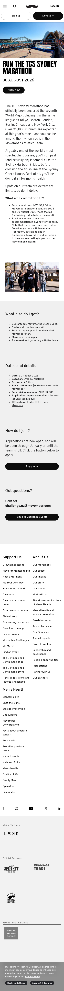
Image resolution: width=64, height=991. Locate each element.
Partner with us (42, 672)
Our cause (39, 571)
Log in (54, 6)
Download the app (13, 628)
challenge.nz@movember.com (28, 506)
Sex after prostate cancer (13, 748)
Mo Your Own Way (13, 582)
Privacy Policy (32, 976)
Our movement (42, 565)
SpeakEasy (9, 786)
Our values (39, 588)
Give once (8, 594)
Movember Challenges (16, 640)
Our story (38, 582)
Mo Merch (8, 646)
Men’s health (10, 768)
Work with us (40, 594)
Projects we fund (42, 644)
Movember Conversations (11, 723)
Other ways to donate (15, 610)
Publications (40, 666)
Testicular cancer (43, 626)
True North (9, 740)
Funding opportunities (46, 660)
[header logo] (32, 6)
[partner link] (17, 842)
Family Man (9, 780)
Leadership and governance (42, 652)
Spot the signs (11, 703)
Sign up (16, 16)
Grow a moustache (13, 565)
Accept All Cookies (42, 983)
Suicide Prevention (14, 709)
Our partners (40, 678)
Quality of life (10, 774)
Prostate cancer (42, 620)
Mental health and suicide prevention (43, 612)
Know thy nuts (11, 756)
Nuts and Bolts (11, 762)
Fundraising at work (14, 588)
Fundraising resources (16, 622)
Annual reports (41, 638)
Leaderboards (11, 634)
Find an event (11, 652)
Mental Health (11, 697)
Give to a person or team (14, 602)
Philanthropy (10, 616)
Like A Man (9, 792)
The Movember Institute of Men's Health (47, 602)
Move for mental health (16, 571)
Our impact (39, 577)
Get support (10, 715)
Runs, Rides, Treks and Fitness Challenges (16, 680)
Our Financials (41, 632)
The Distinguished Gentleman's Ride (13, 660)
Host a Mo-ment (12, 577)
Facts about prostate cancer (15, 732)
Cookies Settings (16, 983)
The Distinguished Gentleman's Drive (13, 670)
